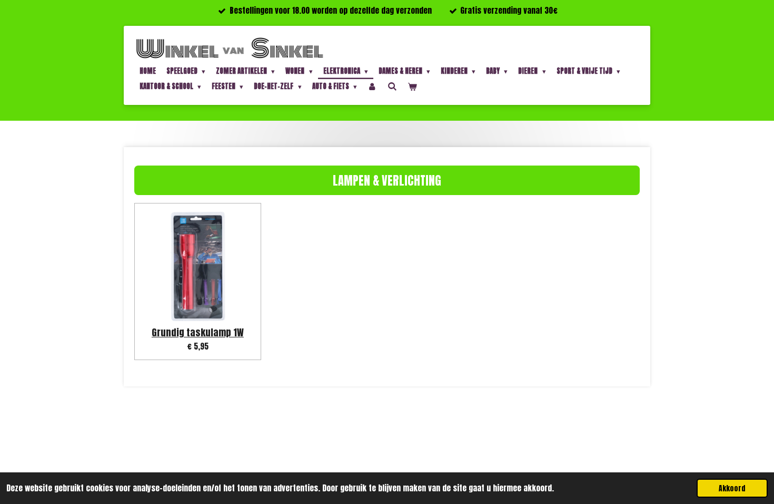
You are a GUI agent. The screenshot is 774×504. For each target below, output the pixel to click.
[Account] (372, 86)
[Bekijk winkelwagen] (412, 86)
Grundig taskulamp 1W (198, 332)
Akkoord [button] (732, 488)
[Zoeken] (392, 86)
